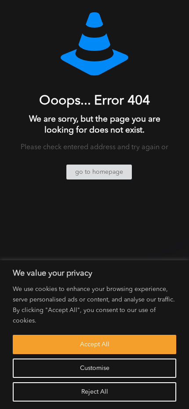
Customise (94, 368)
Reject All (94, 392)
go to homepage (99, 172)
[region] (94, 334)
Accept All (94, 344)
